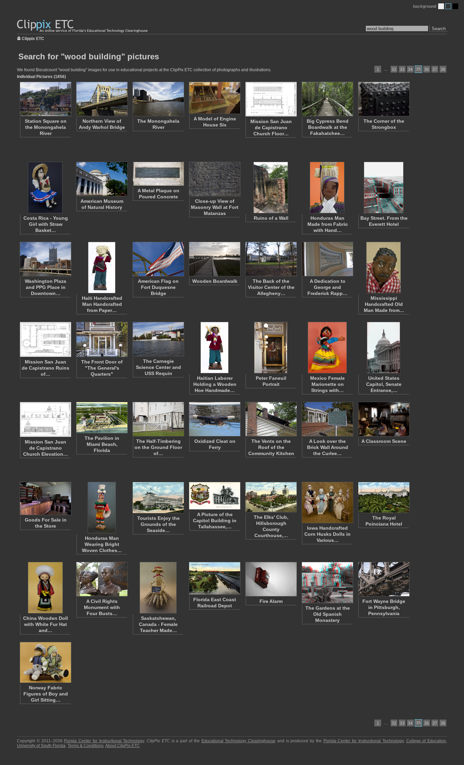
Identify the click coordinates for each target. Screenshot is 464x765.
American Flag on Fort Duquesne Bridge (158, 287)
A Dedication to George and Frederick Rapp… (327, 287)
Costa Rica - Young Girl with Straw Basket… (45, 224)
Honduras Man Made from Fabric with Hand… (327, 224)
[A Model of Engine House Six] (214, 98)
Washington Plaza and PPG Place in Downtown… (45, 287)
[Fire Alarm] (270, 579)
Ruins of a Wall (271, 218)
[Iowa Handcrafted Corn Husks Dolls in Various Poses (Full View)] (327, 502)
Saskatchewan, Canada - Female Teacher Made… (158, 624)
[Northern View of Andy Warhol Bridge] (101, 99)
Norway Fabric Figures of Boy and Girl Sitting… (45, 694)
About (122, 745)
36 (426, 69)
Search (439, 28)
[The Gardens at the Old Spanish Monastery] (327, 582)
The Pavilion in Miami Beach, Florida (102, 444)
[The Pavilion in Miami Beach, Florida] (101, 417)
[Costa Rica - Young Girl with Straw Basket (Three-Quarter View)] (45, 187)
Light (441, 6)
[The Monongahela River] (157, 99)
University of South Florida (41, 745)
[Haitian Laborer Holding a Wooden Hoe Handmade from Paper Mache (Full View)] (214, 347)
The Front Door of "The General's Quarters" (102, 368)
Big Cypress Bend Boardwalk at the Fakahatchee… (328, 127)
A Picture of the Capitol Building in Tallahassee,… (214, 520)
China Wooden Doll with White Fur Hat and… (45, 624)
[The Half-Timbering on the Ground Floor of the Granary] (157, 419)
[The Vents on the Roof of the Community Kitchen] (270, 419)
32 (394, 69)
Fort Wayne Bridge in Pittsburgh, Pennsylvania (383, 607)
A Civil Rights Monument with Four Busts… (102, 607)
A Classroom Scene (383, 441)
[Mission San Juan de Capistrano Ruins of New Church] (45, 339)
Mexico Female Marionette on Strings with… (327, 384)
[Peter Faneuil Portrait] (270, 347)
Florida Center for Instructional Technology (104, 741)
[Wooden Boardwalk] (214, 259)
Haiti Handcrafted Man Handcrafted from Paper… (102, 304)
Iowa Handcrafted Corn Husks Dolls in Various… (327, 534)
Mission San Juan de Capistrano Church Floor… (271, 127)
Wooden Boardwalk (214, 281)
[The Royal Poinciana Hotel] (383, 497)
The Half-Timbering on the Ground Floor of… (158, 447)
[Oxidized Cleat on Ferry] (214, 419)
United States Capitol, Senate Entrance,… (383, 384)
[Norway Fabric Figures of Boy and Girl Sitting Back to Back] (45, 662)
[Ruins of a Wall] (270, 187)
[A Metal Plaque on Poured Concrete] (157, 174)
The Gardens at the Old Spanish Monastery (327, 614)
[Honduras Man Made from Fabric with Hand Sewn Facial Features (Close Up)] (327, 187)
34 (410, 69)
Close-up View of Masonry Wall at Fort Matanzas (214, 207)
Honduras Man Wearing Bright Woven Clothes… (102, 544)
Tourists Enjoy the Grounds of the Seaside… (158, 524)
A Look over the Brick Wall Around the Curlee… (327, 447)
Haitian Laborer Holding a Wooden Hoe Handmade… (214, 384)
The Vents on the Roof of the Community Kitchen (271, 447)
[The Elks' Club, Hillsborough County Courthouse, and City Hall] (270, 497)
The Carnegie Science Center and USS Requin (158, 367)
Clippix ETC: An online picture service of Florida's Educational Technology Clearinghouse (83, 26)
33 (402, 69)
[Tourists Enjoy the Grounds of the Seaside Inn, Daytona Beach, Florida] (157, 497)
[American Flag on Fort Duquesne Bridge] (157, 259)
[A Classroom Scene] (383, 419)
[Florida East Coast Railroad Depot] (214, 578)
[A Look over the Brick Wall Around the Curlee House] (327, 419)
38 (443, 69)
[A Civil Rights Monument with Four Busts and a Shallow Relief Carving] (101, 579)
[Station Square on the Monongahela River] (45, 99)
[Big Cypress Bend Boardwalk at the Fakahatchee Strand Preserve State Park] (327, 99)
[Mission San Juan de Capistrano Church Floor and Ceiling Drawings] (270, 99)
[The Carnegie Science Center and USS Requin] (157, 339)
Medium (448, 6)
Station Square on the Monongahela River (46, 127)
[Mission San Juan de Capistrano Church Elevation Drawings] (45, 419)
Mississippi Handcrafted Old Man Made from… (384, 304)
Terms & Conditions (86, 745)
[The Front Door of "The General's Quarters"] (101, 339)
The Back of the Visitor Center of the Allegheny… (271, 287)
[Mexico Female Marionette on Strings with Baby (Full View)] (327, 347)
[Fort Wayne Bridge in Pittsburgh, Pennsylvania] (383, 579)
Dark (455, 6)
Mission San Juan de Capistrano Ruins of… (45, 368)
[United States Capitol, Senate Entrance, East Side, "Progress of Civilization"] (383, 347)
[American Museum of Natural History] (101, 179)
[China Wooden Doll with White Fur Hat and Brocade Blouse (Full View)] (45, 587)
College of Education (426, 741)
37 (434, 69)
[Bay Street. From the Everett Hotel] (383, 187)
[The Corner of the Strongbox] (383, 99)
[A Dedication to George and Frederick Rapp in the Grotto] (327, 259)
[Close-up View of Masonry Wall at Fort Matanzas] (214, 179)
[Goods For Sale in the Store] (45, 498)
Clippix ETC (33, 38)
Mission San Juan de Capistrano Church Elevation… (45, 448)
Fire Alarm (271, 601)
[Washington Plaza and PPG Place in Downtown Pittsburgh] (45, 259)
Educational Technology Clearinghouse (238, 741)
